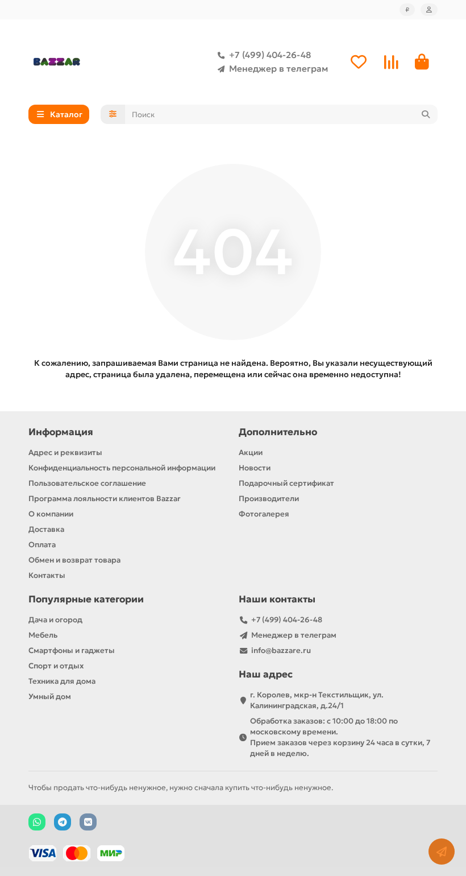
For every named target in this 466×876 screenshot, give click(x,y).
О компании (50, 514)
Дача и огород (55, 620)
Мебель (42, 635)
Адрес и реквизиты (65, 452)
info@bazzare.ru (281, 650)
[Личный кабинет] (429, 9)
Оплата (42, 544)
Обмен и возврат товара (74, 560)
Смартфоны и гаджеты (71, 650)
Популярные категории (86, 599)
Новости (255, 468)
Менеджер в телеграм (278, 68)
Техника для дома (61, 681)
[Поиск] (425, 114)
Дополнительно (278, 432)
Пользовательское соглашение (87, 483)
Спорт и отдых (56, 666)
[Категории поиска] (113, 114)
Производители (269, 498)
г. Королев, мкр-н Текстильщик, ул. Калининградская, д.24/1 (317, 700)
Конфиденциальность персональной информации (121, 468)
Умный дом (49, 696)
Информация (60, 432)
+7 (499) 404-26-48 (270, 54)
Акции (251, 452)
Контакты (46, 575)
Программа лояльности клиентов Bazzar (104, 498)
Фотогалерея (264, 514)
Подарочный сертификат (286, 483)
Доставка (46, 529)
